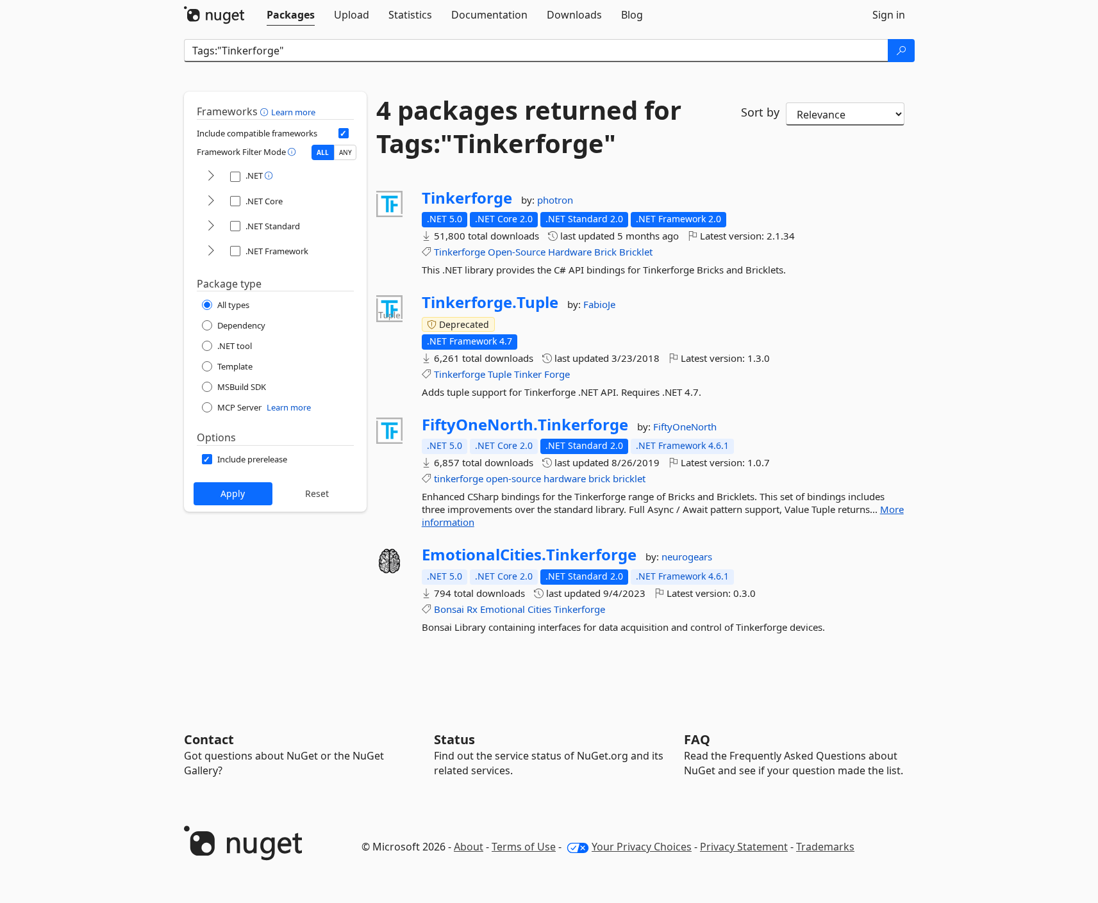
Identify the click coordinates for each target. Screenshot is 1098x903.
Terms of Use (524, 847)
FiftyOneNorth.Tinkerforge (525, 425)
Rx (472, 609)
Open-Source (516, 251)
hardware (565, 478)
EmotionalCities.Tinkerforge (529, 555)
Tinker (528, 374)
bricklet (629, 478)
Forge (557, 374)
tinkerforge (458, 478)
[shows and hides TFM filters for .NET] (211, 176)
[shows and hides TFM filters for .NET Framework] (211, 251)
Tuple (500, 374)
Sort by (760, 112)
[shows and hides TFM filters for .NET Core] (211, 201)
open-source (513, 478)
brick (599, 478)
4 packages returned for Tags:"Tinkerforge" (528, 127)
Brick (605, 251)
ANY (345, 152)
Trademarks (825, 847)
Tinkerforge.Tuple (490, 302)
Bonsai (449, 609)
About (468, 847)
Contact (209, 739)
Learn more (293, 112)
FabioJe (599, 304)
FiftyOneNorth (685, 426)
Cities (539, 609)
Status (454, 739)
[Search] (901, 50)
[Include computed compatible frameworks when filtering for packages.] (343, 133)
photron (555, 199)
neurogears (686, 556)
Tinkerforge (467, 198)
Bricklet (636, 251)
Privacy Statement (744, 847)
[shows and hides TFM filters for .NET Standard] (211, 226)
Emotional (502, 609)
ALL (323, 152)
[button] (265, 111)
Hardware (570, 251)
